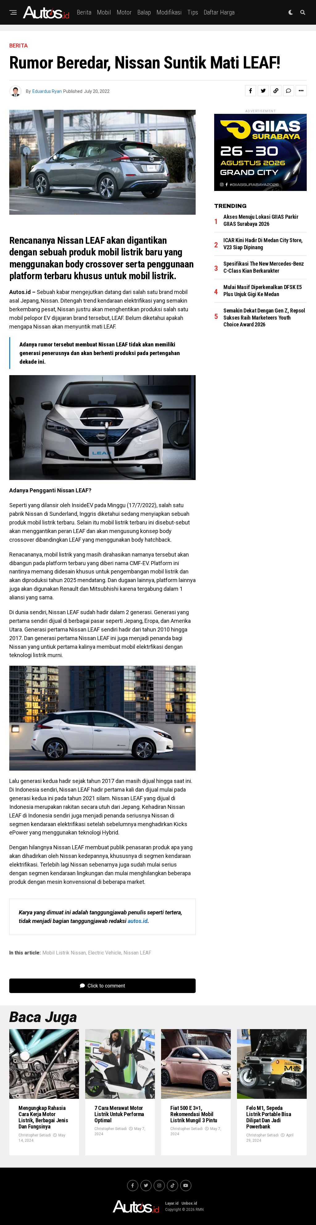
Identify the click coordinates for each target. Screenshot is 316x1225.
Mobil (104, 12)
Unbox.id (189, 1203)
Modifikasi (169, 12)
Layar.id (171, 1203)
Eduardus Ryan (47, 91)
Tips (192, 12)
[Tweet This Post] (263, 90)
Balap (144, 12)
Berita (84, 12)
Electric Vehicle (104, 952)
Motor (124, 12)
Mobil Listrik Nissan (64, 952)
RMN (200, 1209)
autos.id (138, 921)
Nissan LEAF (137, 952)
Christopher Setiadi (35, 1135)
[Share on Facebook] (250, 90)
